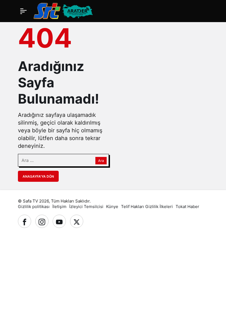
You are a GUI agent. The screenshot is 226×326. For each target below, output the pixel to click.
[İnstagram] (42, 221)
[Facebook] (24, 221)
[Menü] (23, 11)
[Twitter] (76, 221)
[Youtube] (59, 221)
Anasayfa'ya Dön (38, 176)
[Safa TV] (87, 10)
